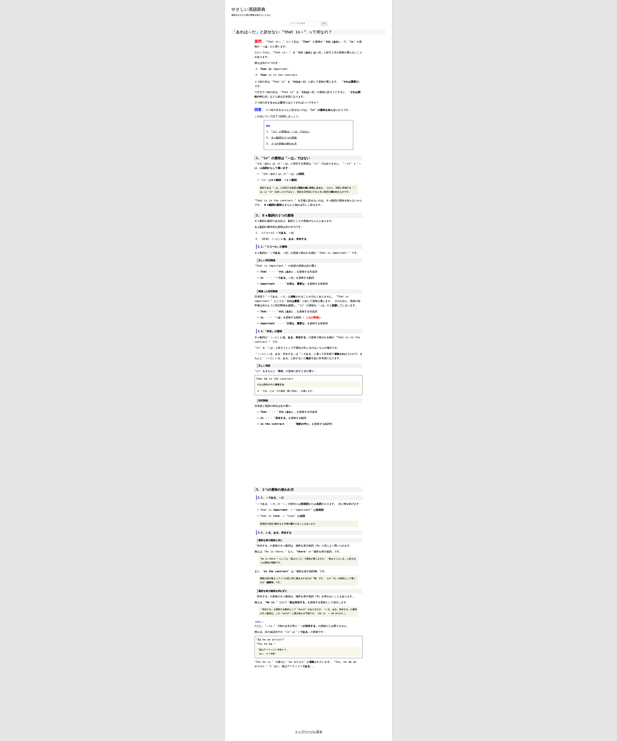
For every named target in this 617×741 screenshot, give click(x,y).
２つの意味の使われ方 (284, 143)
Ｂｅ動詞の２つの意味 (284, 137)
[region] (308, 454)
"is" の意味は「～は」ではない (290, 131)
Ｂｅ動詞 (260, 226)
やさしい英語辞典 (248, 9)
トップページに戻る (308, 732)
